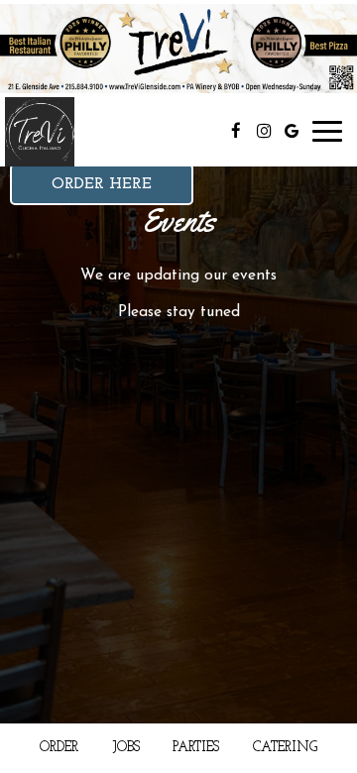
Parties (196, 747)
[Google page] (291, 131)
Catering (285, 747)
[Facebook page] (236, 131)
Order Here (102, 184)
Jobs (126, 747)
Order (59, 747)
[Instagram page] (264, 131)
